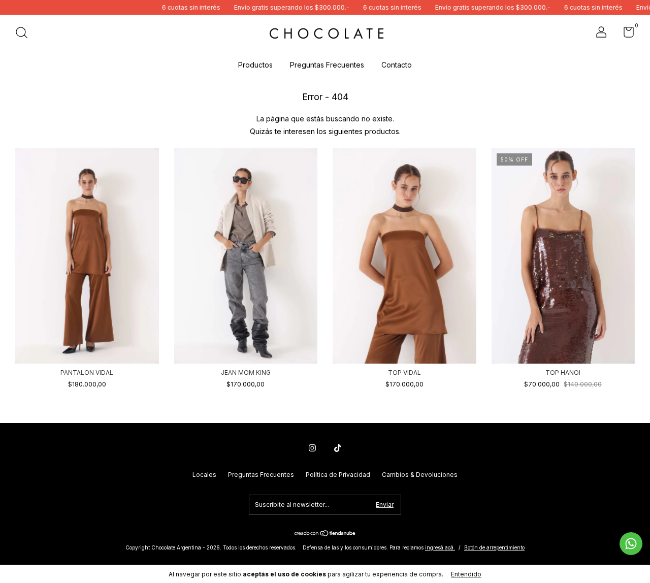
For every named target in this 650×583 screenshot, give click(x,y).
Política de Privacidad (338, 474)
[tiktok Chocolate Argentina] (338, 448)
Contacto (396, 64)
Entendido (466, 574)
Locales (204, 474)
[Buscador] (25, 34)
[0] (625, 34)
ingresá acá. (440, 547)
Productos (255, 64)
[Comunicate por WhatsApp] (631, 543)
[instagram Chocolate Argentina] (312, 448)
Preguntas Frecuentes (327, 64)
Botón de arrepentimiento (494, 547)
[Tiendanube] (325, 534)
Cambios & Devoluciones (420, 474)
